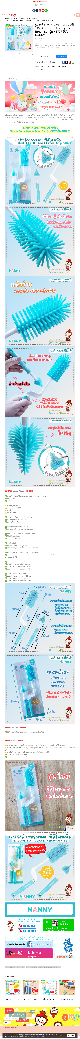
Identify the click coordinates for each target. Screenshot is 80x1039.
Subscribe (7, 1022)
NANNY (64, 66)
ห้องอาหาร (43, 66)
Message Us (62, 56)
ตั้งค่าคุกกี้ (62, 1035)
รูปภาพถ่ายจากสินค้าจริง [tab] (22, 79)
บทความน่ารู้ (25, 1022)
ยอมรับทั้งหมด (71, 1035)
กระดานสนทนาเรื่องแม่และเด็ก (30, 1017)
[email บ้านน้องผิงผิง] (40, 937)
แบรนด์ (59, 66)
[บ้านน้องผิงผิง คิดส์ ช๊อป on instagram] (40, 953)
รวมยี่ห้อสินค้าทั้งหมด (28, 1015)
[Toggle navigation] (78, 15)
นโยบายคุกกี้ (41, 1036)
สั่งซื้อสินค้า (45, 56)
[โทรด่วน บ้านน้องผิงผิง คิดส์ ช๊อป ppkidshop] (40, 925)
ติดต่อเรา (24, 1019)
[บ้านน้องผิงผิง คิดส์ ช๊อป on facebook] (40, 944)
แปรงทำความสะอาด (52, 66)
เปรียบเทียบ (52, 62)
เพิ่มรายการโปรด (40, 62)
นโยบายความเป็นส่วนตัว (30, 1036)
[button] (74, 15)
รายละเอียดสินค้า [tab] (10, 79)
